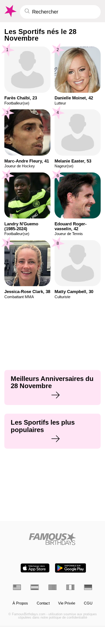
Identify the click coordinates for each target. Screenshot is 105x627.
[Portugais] (52, 587)
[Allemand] (88, 587)
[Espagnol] (35, 587)
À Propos (20, 603)
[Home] (52, 538)
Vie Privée (66, 603)
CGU (88, 603)
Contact (43, 603)
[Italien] (70, 587)
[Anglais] (17, 587)
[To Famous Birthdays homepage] (10, 11)
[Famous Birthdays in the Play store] (70, 568)
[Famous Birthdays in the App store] (35, 568)
